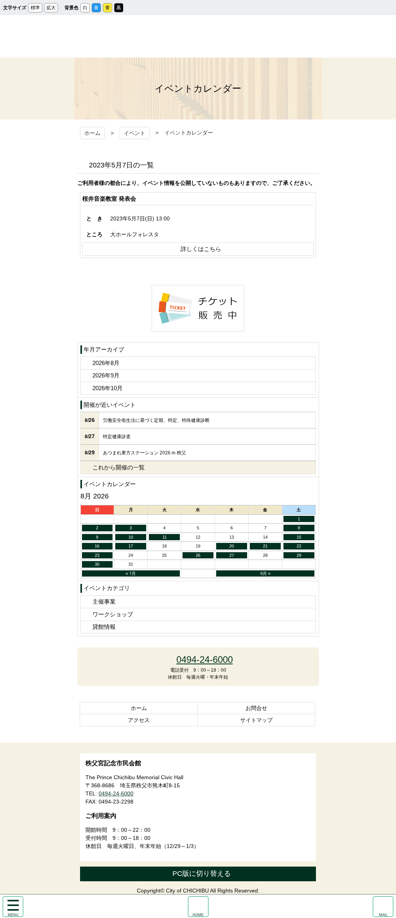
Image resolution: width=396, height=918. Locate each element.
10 (130, 537)
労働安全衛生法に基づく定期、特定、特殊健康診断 (156, 420)
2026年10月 (107, 388)
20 (231, 546)
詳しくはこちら (201, 249)
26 (198, 555)
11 (164, 537)
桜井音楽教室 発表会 (109, 198)
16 (97, 546)
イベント (134, 133)
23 (97, 555)
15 (299, 537)
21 (265, 546)
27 (231, 555)
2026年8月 (105, 363)
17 (130, 546)
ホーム (92, 133)
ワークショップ (112, 614)
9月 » (265, 573)
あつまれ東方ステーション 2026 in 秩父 (144, 453)
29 (299, 555)
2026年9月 (105, 375)
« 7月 (131, 573)
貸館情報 (104, 626)
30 (97, 564)
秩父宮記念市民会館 (198, 36)
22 (299, 546)
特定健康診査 (117, 436)
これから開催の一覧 (118, 467)
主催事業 (104, 601)
